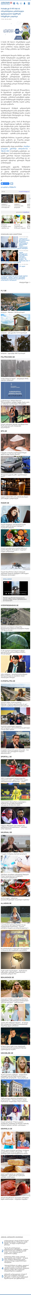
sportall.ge (6, 757)
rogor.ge (5, 503)
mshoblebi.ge (7, 1053)
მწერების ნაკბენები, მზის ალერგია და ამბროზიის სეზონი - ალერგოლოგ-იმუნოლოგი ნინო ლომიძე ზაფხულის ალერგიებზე (7, 226)
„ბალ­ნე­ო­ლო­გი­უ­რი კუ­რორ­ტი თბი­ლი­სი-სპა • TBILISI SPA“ (15, 149)
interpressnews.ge (9, 605)
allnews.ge (6, 903)
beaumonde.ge (7, 977)
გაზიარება (6, 183)
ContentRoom (26, 212)
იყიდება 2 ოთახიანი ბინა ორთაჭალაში (5, 206)
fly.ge (3, 291)
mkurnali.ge (6, 832)
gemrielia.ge (6, 1129)
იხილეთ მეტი (24, 282)
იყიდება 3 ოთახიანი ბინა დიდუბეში (18, 206)
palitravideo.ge (8, 357)
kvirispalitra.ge (8, 681)
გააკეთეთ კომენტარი (8, 187)
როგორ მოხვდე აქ (24, 191)
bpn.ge (4, 431)
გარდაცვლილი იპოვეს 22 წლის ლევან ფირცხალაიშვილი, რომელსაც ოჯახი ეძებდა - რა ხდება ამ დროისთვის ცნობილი (16, 1243)
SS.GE (3, 191)
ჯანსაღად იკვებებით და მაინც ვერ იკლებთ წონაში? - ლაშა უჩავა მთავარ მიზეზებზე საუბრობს (20, 226)
